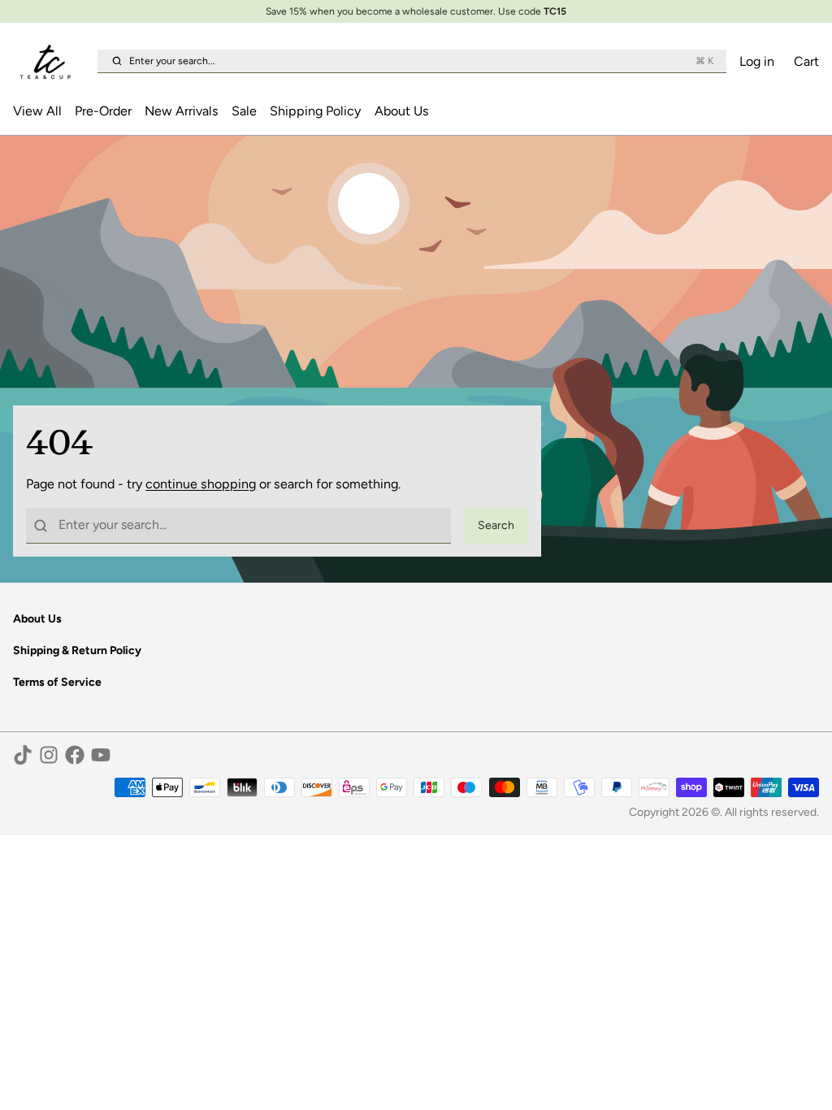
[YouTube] (100, 755)
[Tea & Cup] (52, 61)
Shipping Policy (315, 111)
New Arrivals (182, 111)
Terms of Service (57, 682)
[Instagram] (48, 755)
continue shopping (200, 484)
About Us (402, 111)
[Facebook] (74, 755)
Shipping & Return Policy (77, 650)
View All (37, 111)
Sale (244, 111)
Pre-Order (103, 111)
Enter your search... (421, 60)
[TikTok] (22, 755)
